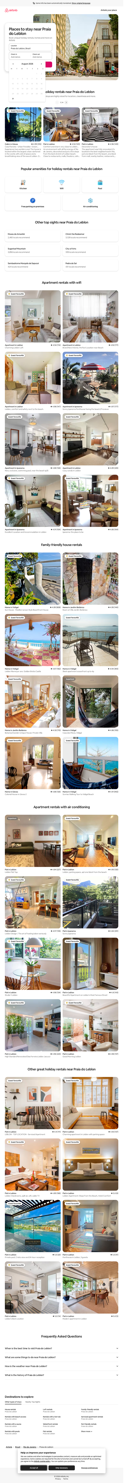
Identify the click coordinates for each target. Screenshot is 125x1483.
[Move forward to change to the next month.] (41, 64)
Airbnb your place (109, 10)
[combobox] (30, 48)
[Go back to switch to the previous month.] (13, 64)
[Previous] (57, 102)
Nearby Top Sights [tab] (32, 1402)
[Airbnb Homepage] (11, 10)
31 (13, 99)
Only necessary (62, 1468)
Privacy (58, 1479)
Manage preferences (89, 1468)
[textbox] (20, 56)
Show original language (81, 3)
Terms (65, 1479)
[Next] (66, 102)
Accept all (34, 1468)
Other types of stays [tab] (13, 1402)
